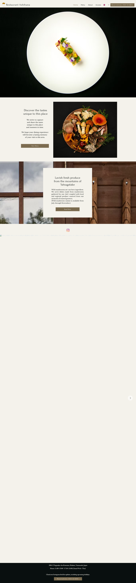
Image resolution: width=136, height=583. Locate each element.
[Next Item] (130, 398)
